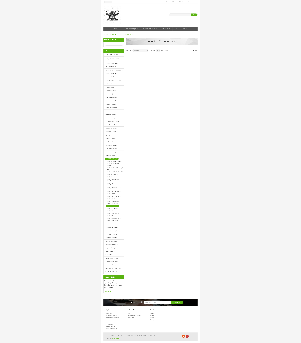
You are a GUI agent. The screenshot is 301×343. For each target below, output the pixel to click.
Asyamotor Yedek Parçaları (112, 100)
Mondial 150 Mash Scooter (113, 201)
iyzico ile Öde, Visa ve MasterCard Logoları (116, 322)
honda (107, 285)
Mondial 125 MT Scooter (112, 194)
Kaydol (167, 1)
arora (118, 280)
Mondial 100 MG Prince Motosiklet (114, 161)
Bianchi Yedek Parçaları (111, 107)
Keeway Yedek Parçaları (112, 152)
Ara (194, 15)
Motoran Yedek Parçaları (112, 227)
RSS (183, 336)
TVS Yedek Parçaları (111, 251)
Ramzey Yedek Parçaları (112, 241)
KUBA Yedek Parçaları (111, 148)
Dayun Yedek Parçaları (111, 118)
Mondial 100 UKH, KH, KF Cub (113, 174)
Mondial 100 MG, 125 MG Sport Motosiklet (114, 164)
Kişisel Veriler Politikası (111, 315)
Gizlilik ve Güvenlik (110, 326)
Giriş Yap (173, 1)
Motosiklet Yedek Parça (112, 261)
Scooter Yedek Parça (111, 265)
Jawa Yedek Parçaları (111, 138)
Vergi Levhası (109, 324)
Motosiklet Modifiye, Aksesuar (113, 77)
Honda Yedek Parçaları (131, 29)
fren (113, 283)
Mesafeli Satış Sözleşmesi (112, 317)
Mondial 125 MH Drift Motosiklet (114, 191)
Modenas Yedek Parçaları (112, 63)
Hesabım (185, 29)
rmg (105, 287)
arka (114, 280)
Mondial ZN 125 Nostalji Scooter (114, 218)
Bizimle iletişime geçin (111, 328)
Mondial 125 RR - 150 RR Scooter (114, 196)
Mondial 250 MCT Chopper (113, 213)
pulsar (120, 285)
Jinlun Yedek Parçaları (111, 141)
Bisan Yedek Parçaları (111, 111)
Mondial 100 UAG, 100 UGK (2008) (115, 172)
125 (105, 280)
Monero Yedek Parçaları (112, 224)
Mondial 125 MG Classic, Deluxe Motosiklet (114, 188)
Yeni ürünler (166, 29)
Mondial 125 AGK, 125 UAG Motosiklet (113, 180)
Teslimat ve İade (110, 320)
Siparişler (152, 315)
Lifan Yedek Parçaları (111, 155)
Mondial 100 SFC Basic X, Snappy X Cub (115, 168)
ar (110, 280)
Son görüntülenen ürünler (134, 315)
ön (116, 285)
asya (105, 283)
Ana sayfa (116, 29)
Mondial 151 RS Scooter (112, 211)
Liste (196, 50)
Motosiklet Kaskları (110, 83)
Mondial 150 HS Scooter (112, 198)
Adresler (152, 317)
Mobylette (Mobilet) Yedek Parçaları (112, 59)
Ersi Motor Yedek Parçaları (112, 121)
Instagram (187, 336)
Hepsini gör (108, 291)
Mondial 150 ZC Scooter (112, 208)
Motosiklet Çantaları (111, 87)
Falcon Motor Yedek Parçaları (113, 124)
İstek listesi (152, 322)
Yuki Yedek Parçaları (111, 254)
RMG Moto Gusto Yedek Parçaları (114, 70)
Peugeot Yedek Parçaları (112, 231)
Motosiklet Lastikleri (111, 90)
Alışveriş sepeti (153, 320)
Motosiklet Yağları (110, 94)
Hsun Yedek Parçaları (111, 131)
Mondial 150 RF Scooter (112, 203)
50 (108, 280)
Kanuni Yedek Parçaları (111, 145)
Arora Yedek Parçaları (111, 97)
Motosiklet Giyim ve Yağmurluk (113, 80)
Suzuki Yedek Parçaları (111, 73)
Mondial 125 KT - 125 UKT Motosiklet (113, 184)
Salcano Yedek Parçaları (112, 244)
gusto (117, 283)
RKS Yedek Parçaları (111, 66)
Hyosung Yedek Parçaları (112, 135)
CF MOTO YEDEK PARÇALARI (150, 29)
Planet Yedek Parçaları (111, 237)
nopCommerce (115, 338)
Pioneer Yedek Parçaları (112, 54)
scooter (110, 287)
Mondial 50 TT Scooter (112, 215)
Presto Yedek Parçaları (111, 234)
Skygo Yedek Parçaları (111, 248)
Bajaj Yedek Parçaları (111, 104)
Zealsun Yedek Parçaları (112, 258)
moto (112, 285)
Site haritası (109, 313)
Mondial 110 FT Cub (111, 176)
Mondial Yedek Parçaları (112, 159)
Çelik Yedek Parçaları (111, 114)
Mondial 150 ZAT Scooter (113, 206)
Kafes (193, 50)
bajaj (109, 283)
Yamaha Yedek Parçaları (112, 272)
